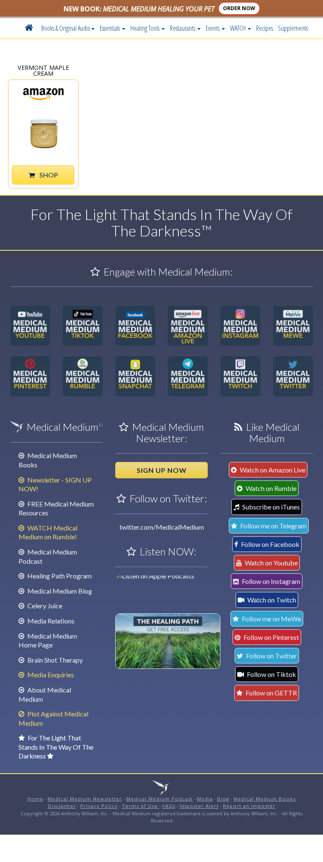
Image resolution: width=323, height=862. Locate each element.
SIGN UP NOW (162, 470)
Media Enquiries (50, 675)
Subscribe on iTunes (270, 507)
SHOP (48, 175)
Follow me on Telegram (273, 526)
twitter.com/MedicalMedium (161, 527)
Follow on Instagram (270, 581)
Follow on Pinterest (270, 637)
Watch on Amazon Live (271, 470)
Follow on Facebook (269, 544)
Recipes (264, 28)
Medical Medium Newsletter (85, 799)
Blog (223, 799)
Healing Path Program (59, 576)
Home (35, 799)
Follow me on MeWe (271, 619)
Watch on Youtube (271, 563)
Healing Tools (145, 28)
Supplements (293, 28)
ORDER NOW (239, 8)
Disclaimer (62, 806)
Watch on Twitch (271, 600)
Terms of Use (140, 806)
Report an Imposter (249, 806)
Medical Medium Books (264, 799)
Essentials (110, 28)
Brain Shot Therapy (54, 660)
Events (213, 28)
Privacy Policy (99, 806)
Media (205, 799)
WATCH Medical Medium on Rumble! (48, 532)
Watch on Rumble (270, 488)
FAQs (168, 806)
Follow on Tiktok (271, 674)
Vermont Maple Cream (43, 70)
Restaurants (183, 28)
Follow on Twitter (271, 656)
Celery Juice (44, 606)
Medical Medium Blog (59, 591)
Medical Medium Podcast (159, 799)
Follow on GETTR (270, 693)
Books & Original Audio (65, 28)
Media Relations (50, 621)
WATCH (238, 28)
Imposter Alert (199, 806)
